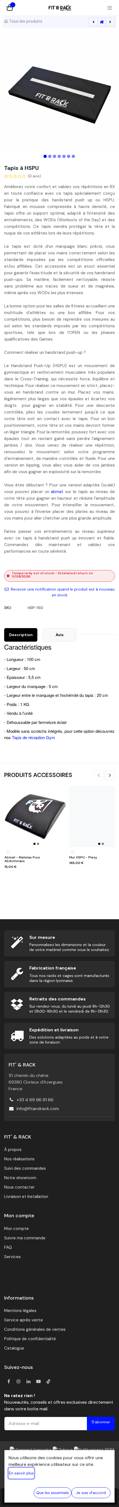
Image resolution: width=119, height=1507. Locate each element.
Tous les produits (25, 21)
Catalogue (14, 1348)
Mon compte (16, 1228)
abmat (58, 491)
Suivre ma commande (24, 1238)
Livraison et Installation (26, 1196)
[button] (11, 93)
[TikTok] (48, 1381)
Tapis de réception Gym (33, 737)
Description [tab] (21, 634)
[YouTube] (38, 1381)
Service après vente (23, 1320)
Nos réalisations (19, 1159)
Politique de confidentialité (30, 1339)
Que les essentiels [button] (52, 1492)
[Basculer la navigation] (110, 7)
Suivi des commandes (25, 1168)
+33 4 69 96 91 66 (35, 1100)
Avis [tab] (60, 634)
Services (12, 1257)
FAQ (8, 1247)
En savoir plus (21, 1473)
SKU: (8, 607)
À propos (13, 1149)
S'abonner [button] (101, 1421)
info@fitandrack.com (38, 1108)
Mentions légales (20, 1310)
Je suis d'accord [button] (91, 1492)
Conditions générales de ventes (35, 1329)
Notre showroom (20, 1178)
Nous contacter (19, 1187)
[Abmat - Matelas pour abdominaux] (35, 816)
